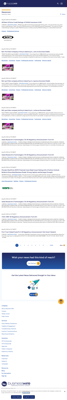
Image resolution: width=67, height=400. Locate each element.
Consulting (12, 60)
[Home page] (10, 3)
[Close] (64, 391)
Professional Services (13, 31)
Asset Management (7, 181)
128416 (51, 245)
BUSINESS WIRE (12, 25)
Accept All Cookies (29, 397)
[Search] (58, 3)
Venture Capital (46, 60)
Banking (16, 181)
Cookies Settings (16, 397)
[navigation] (61, 3)
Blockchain (5, 60)
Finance (4, 31)
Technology (37, 60)
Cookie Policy (26, 392)
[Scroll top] (61, 301)
